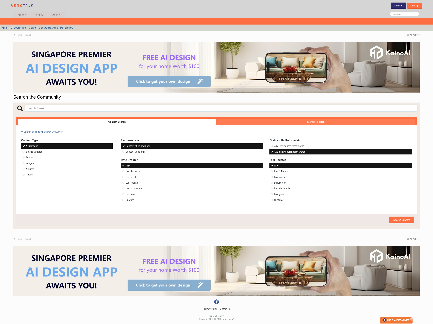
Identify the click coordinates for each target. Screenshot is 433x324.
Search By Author (53, 131)
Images (30, 163)
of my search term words (289, 146)
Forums (39, 14)
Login (397, 5)
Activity (56, 14)
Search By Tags (31, 131)
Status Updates (34, 151)
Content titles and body (138, 146)
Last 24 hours (133, 171)
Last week (131, 177)
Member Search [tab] (316, 121)
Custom (130, 200)
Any (128, 165)
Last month (132, 182)
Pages (29, 174)
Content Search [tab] (117, 121)
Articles (22, 14)
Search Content (401, 220)
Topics (29, 157)
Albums (30, 168)
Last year (130, 194)
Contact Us (224, 309)
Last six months (134, 188)
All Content (32, 146)
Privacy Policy (210, 309)
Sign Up (415, 5)
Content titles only (135, 151)
